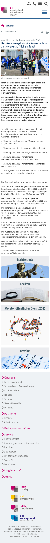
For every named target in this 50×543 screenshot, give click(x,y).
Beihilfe (8, 447)
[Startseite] (2, 26)
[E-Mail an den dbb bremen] (39, 4)
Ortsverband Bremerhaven (19, 386)
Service (8, 434)
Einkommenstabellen (16, 455)
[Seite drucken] (47, 32)
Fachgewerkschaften (17, 428)
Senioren (9, 399)
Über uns (10, 377)
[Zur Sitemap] (28, 4)
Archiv (8, 476)
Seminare (9, 464)
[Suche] (45, 4)
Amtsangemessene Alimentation (22, 443)
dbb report (10, 451)
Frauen (8, 394)
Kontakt (12, 526)
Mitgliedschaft (13, 470)
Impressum (23, 526)
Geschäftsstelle (12, 403)
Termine (8, 407)
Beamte (8, 417)
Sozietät (8, 460)
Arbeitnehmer (11, 422)
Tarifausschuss (12, 390)
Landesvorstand (13, 382)
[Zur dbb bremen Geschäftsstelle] (33, 4)
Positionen (10, 413)
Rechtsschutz (11, 438)
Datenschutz (35, 526)
